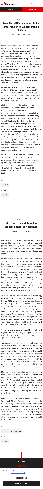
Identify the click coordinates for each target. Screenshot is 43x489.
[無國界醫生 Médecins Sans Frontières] (8, 3)
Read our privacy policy (18, 473)
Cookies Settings (21, 478)
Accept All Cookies (21, 483)
